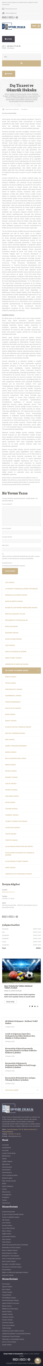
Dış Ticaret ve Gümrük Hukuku (16, 670)
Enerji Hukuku (10, 677)
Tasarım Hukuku (11, 809)
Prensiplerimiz (6, 1194)
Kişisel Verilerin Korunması (16, 746)
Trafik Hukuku (10, 834)
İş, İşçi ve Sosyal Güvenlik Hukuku (18, 727)
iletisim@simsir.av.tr (8, 892)
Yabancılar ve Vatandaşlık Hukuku (18, 874)
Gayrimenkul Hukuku (13, 695)
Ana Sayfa (5, 1145)
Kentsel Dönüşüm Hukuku (15, 733)
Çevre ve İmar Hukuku (13, 639)
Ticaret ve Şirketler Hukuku (16, 821)
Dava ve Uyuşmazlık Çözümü (15, 651)
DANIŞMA (9, 74)
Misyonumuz (6, 1192)
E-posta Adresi (7, 537)
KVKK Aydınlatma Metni (10, 1175)
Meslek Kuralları (7, 1178)
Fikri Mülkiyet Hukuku (13, 689)
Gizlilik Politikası (7, 1161)
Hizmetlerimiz (6, 1147)
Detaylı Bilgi (10, 1002)
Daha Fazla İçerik (11, 1090)
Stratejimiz (5, 1197)
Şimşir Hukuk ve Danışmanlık (13, 1354)
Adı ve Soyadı (6, 528)
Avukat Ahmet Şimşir (9, 1153)
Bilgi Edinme (6, 1164)
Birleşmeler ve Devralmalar (16, 620)
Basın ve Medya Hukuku (14, 601)
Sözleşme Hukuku (12, 796)
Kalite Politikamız (7, 1186)
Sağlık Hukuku (10, 783)
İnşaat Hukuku (10, 721)
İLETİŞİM (9, 39)
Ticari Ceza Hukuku (12, 827)
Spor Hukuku (10, 802)
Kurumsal (5, 1150)
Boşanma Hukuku (11, 633)
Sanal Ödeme (6, 1170)
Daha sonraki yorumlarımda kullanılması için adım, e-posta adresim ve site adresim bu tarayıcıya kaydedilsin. (21, 557)
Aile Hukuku (9, 582)
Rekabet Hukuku (11, 777)
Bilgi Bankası (6, 1156)
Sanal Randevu (7, 1172)
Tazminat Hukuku (11, 815)
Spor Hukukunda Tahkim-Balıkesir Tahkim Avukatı (18, 987)
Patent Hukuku (11, 771)
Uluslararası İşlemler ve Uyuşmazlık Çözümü (19, 854)
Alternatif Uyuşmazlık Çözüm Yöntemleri (21, 589)
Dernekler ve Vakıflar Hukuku (16, 664)
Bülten (4, 1183)
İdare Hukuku (10, 714)
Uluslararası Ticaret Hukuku (16, 861)
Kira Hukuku (10, 739)
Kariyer (4, 1189)
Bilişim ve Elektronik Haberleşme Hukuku (21, 607)
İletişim (4, 1159)
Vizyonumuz (6, 1203)
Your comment (7, 504)
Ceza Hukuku (10, 645)
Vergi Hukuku (10, 867)
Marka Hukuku (10, 752)
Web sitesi (5, 545)
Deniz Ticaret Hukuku (13, 658)
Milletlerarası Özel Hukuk (15, 758)
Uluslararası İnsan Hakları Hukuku (19, 846)
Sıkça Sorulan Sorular (9, 1181)
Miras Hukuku (10, 765)
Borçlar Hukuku (11, 626)
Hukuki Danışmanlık (12, 702)
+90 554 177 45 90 (14, 1134)
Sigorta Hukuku (11, 790)
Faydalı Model (10, 683)
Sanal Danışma (7, 1167)
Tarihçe (4, 1200)
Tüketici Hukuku (11, 840)
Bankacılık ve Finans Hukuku (16, 595)
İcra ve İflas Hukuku (13, 708)
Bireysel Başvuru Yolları (15, 614)
